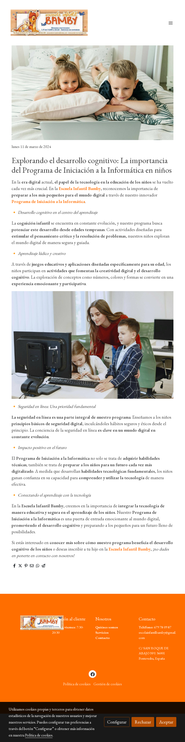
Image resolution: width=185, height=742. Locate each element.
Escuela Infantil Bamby (80, 188)
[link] (49, 23)
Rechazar (143, 722)
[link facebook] (93, 674)
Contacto (102, 637)
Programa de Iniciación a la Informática (48, 201)
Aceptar (166, 722)
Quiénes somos (106, 627)
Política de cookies (77, 684)
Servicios (102, 632)
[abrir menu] (170, 22)
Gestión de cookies (107, 684)
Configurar (116, 722)
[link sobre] (27, 622)
